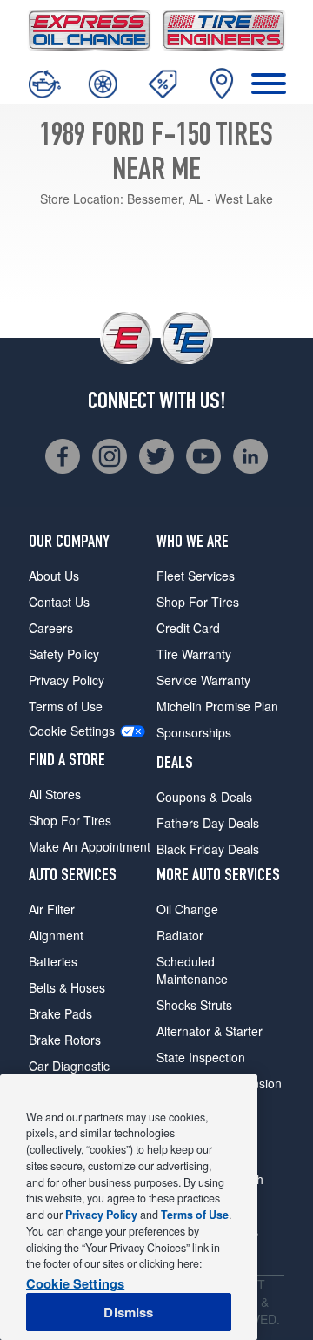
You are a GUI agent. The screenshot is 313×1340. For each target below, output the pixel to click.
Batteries (53, 961)
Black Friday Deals (207, 849)
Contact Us (59, 601)
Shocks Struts (194, 1004)
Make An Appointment (89, 846)
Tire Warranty (193, 654)
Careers (51, 627)
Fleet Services (195, 575)
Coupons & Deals (204, 796)
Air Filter (52, 909)
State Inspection (200, 1057)
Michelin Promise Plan (217, 706)
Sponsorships (193, 732)
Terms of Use (66, 706)
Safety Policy (64, 654)
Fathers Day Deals (207, 823)
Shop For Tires (70, 820)
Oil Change (187, 909)
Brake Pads (60, 1013)
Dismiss (128, 1312)
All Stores (55, 794)
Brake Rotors (65, 1039)
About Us (54, 575)
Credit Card (188, 627)
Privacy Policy (66, 680)
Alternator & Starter (209, 1031)
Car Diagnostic (69, 1065)
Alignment (56, 935)
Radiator (179, 935)
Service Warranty (203, 680)
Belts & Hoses (67, 987)
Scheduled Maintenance (192, 970)
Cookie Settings (72, 731)
